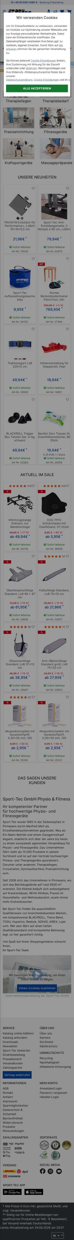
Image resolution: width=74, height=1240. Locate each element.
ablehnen (31, 68)
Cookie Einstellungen (43, 60)
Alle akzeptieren (37, 88)
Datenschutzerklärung (19, 79)
